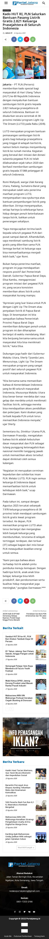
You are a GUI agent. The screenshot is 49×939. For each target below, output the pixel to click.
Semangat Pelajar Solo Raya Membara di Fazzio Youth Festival (19, 668)
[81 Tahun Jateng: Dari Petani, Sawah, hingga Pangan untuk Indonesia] (41, 654)
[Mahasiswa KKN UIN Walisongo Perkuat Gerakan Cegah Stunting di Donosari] (41, 699)
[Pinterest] (26, 39)
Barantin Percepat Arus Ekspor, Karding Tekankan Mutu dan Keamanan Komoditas (17, 789)
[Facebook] (14, 39)
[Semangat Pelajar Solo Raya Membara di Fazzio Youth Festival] (41, 669)
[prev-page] (7, 709)
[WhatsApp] (33, 39)
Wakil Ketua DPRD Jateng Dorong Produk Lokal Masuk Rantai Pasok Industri (19, 683)
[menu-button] (6, 3)
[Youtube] (34, 912)
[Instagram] (19, 912)
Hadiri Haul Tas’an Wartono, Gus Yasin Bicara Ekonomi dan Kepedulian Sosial (19, 773)
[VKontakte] (29, 912)
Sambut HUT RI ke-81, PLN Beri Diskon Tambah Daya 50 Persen (19, 639)
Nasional (6, 10)
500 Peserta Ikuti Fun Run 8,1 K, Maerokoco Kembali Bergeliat (19, 804)
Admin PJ (8, 33)
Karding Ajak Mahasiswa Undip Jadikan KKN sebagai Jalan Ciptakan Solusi (18, 836)
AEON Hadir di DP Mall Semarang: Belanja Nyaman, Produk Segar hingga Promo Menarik (11, 617)
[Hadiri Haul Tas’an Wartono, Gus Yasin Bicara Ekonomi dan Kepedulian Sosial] (41, 773)
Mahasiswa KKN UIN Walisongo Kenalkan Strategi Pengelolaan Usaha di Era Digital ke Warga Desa (19, 820)
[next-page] (11, 709)
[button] (43, 3)
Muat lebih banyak (25, 847)
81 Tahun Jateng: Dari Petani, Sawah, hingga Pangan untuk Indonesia (19, 653)
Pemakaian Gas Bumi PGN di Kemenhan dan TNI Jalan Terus (36, 616)
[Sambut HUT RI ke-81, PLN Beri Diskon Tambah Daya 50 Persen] (41, 640)
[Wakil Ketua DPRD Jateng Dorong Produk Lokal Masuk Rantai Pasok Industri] (41, 684)
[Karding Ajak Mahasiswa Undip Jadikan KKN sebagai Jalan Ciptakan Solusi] (41, 837)
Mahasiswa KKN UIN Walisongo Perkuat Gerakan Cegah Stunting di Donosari (19, 698)
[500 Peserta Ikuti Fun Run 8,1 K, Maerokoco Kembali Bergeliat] (41, 805)
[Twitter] (20, 39)
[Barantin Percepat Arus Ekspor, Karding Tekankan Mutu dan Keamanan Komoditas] (41, 788)
